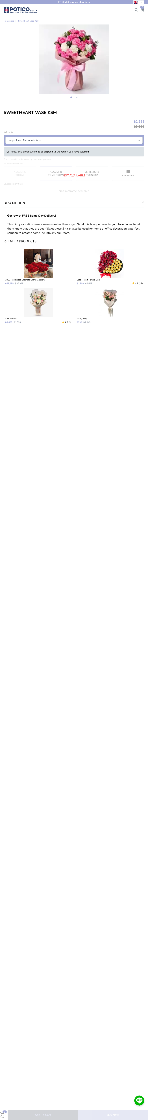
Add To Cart (43, 1115)
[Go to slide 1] (71, 97)
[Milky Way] (109, 306)
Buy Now (113, 1115)
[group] (74, 59)
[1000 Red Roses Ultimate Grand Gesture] (38, 267)
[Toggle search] (136, 10)
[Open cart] (142, 10)
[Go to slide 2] (77, 97)
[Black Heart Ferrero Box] (109, 267)
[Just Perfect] (38, 306)
